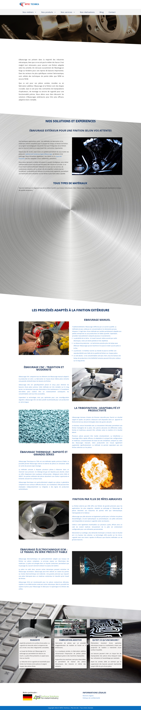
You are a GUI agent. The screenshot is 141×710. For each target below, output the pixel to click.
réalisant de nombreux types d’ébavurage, (38, 154)
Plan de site (74, 708)
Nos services (66, 12)
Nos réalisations (87, 12)
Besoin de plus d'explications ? (70, 676)
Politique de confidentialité (91, 698)
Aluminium (26, 21)
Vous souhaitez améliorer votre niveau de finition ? (70, 108)
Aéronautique (52, 31)
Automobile (51, 21)
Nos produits (47, 12)
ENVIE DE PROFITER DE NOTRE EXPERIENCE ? (70, 293)
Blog (102, 12)
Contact (112, 12)
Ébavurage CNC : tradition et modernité (44, 368)
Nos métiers (28, 12)
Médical (50, 26)
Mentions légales (88, 696)
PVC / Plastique (27, 26)
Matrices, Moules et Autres (32, 31)
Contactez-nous (112, 4)
